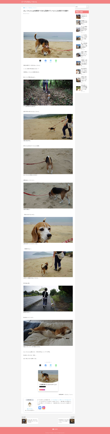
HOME (56, 429)
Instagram (43, 409)
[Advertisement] (48, 23)
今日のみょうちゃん (69, 394)
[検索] (87, 6)
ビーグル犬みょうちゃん (29, 2)
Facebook (39, 409)
